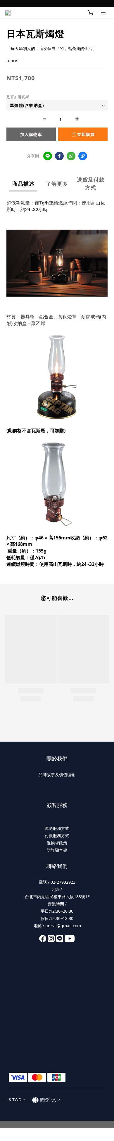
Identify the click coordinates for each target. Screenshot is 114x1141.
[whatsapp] (71, 156)
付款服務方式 (57, 835)
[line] (47, 156)
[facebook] (59, 156)
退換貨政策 (57, 843)
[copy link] (82, 156)
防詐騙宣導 (57, 850)
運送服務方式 (57, 828)
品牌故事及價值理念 (57, 774)
